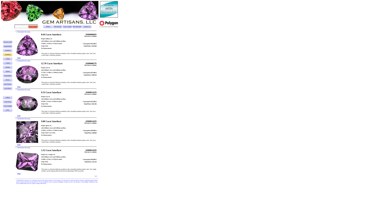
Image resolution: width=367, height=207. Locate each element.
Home (48, 26)
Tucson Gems (8, 42)
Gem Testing (8, 106)
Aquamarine (7, 46)
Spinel (8, 71)
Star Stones (7, 84)
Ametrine (8, 50)
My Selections (77, 26)
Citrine (8, 59)
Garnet (8, 63)
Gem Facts (7, 101)
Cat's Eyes (7, 88)
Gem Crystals (67, 26)
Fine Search (57, 26)
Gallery (7, 97)
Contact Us (87, 26)
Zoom (19, 58)
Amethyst (8, 54)
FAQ (7, 110)
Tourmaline (7, 75)
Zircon (8, 80)
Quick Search (33, 26)
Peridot (8, 67)
